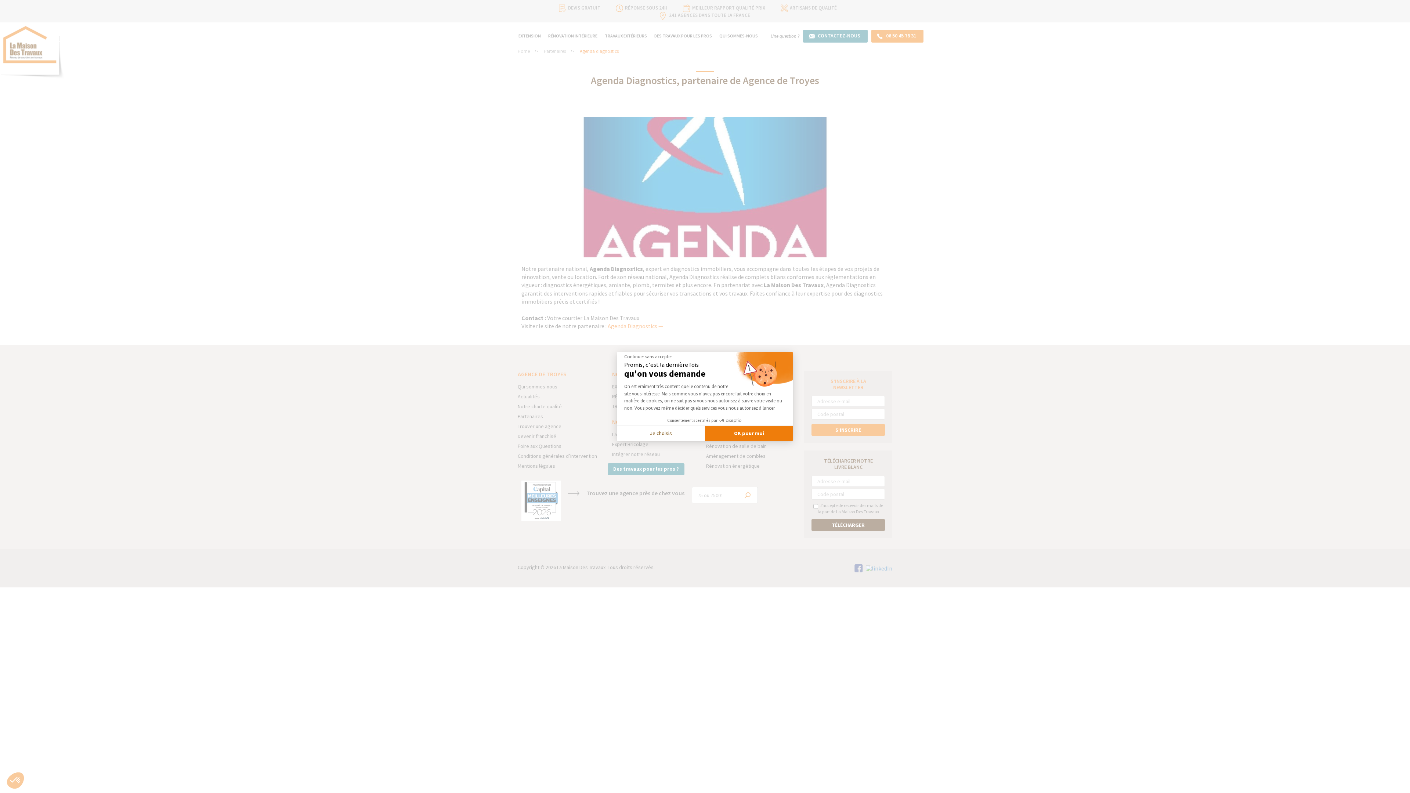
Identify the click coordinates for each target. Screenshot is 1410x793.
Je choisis (661, 433)
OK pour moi (749, 433)
